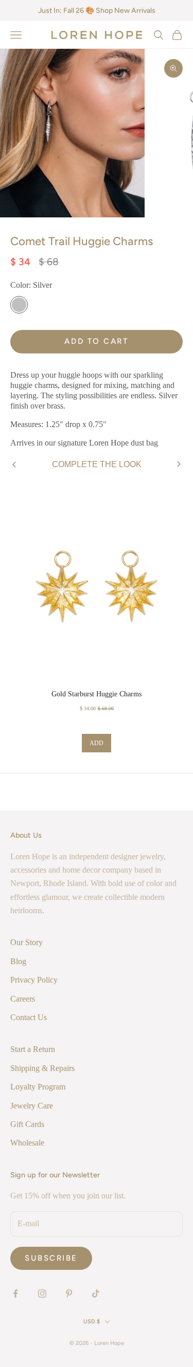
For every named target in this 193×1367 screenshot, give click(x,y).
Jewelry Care (31, 1105)
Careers (22, 998)
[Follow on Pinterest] (69, 1293)
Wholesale (27, 1142)
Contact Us (28, 1017)
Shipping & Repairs (42, 1068)
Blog (18, 961)
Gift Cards (27, 1124)
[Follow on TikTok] (96, 1293)
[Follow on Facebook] (15, 1293)
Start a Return (32, 1049)
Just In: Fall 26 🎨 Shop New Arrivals (96, 10)
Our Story (26, 942)
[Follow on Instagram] (42, 1293)
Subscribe (51, 1258)
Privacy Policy (34, 979)
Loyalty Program (37, 1086)
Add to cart (96, 341)
